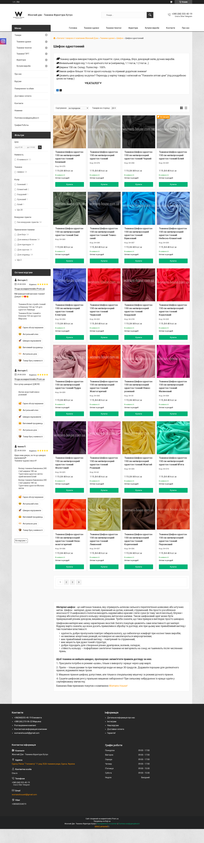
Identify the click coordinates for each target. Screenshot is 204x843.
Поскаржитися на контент (107, 824)
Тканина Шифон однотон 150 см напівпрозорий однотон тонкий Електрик (69, 310)
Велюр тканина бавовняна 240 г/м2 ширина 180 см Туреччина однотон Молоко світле (32, 484)
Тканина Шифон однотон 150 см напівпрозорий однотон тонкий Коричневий (138, 539)
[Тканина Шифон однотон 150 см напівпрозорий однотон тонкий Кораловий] (173, 284)
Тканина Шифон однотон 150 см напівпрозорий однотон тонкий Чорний (138, 155)
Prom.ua (115, 819)
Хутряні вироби (152, 28)
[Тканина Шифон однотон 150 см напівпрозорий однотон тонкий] (104, 131)
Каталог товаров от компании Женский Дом (77, 38)
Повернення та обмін (24, 88)
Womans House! (118, 685)
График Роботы (22, 125)
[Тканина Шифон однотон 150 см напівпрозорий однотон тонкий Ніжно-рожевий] (138, 361)
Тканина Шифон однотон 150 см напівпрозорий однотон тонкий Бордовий (138, 310)
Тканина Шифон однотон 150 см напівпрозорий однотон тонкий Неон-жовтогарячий (69, 539)
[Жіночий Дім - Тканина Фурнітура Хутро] (19, 15)
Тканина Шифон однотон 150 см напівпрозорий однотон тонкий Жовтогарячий (104, 386)
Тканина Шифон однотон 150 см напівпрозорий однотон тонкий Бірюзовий (138, 233)
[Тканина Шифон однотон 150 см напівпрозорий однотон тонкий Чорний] (138, 131)
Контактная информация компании (30, 729)
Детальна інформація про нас (121, 718)
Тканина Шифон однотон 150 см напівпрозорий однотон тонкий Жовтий (138, 461)
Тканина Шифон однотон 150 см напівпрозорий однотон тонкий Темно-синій (104, 233)
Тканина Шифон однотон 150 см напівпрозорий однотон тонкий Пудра (69, 384)
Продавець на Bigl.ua (102, 821)
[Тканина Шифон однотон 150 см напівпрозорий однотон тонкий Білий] (173, 131)
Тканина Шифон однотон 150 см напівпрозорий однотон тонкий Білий (173, 155)
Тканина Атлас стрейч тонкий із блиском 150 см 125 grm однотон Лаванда (32, 307)
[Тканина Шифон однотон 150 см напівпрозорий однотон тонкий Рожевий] (104, 437)
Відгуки (18, 81)
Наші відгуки (113, 725)
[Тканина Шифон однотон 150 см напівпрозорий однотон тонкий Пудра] (69, 361)
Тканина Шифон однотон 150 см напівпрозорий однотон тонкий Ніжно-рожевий (138, 386)
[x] (61, 91)
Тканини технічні (113, 28)
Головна (73, 28)
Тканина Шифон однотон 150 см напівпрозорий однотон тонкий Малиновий (173, 386)
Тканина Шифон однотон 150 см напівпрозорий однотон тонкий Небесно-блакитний (173, 233)
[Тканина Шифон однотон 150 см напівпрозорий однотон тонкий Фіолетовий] (69, 437)
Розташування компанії (25, 725)
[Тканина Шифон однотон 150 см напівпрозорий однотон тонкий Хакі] (69, 208)
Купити (69, 184)
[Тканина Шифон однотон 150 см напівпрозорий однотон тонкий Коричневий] (138, 514)
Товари (18, 35)
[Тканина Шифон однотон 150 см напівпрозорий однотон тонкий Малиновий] (173, 361)
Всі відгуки (20, 540)
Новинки (18, 110)
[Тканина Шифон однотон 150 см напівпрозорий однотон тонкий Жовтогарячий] (104, 361)
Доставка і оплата (23, 96)
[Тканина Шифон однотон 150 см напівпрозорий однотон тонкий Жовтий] (138, 437)
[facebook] (57, 91)
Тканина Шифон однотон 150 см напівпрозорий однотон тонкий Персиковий (173, 539)
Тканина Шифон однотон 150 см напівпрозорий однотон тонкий (104, 155)
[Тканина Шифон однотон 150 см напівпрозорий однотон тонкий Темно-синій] (104, 208)
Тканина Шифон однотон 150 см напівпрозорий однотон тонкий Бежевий (69, 157)
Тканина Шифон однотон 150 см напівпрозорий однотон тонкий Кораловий (173, 310)
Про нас (185, 28)
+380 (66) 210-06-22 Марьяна (27, 721)
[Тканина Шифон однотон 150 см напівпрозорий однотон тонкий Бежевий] (69, 131)
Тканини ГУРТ (23, 54)
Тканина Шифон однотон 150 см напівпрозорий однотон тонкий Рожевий (104, 462)
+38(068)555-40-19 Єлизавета (28, 718)
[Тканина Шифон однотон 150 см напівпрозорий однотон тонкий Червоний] (104, 284)
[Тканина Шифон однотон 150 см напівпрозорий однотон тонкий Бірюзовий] (138, 208)
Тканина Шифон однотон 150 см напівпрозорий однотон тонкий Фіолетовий (69, 462)
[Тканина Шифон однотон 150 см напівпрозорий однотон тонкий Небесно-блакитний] (173, 208)
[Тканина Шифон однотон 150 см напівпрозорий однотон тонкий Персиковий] (173, 514)
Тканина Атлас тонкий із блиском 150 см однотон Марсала (29, 316)
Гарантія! (111, 733)
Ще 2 (19, 260)
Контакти (170, 28)
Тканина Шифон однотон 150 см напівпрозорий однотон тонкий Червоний (104, 310)
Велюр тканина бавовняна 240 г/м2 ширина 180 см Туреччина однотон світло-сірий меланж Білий (32, 472)
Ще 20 (20, 210)
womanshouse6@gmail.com (26, 733)
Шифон (120, 38)
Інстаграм (111, 721)
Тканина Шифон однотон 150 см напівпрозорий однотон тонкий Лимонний (104, 539)
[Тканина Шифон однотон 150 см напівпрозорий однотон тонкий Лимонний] (104, 514)
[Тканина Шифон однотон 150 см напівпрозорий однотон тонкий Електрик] (69, 284)
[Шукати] (150, 15)
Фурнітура (133, 28)
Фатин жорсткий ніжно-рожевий (29, 393)
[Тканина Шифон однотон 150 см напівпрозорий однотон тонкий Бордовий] (138, 284)
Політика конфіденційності (27, 118)
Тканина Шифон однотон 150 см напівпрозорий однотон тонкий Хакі (69, 231)
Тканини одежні (91, 28)
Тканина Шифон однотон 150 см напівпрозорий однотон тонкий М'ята (173, 461)
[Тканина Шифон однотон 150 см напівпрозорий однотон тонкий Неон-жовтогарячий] (69, 514)
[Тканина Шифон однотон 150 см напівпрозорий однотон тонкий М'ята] (173, 437)
